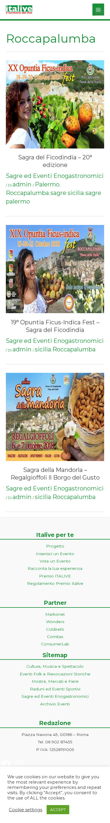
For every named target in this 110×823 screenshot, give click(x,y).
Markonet (55, 614)
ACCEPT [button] (58, 809)
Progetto (55, 546)
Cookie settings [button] (25, 809)
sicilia (43, 349)
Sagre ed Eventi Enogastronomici (55, 175)
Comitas (55, 636)
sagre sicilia (67, 192)
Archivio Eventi (55, 704)
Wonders (55, 621)
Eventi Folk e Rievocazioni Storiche (55, 674)
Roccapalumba (27, 192)
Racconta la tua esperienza (55, 568)
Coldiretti (55, 629)
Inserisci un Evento (55, 553)
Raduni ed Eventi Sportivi (55, 689)
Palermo (47, 184)
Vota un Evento (55, 561)
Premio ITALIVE (55, 576)
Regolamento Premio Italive (55, 583)
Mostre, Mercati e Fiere (55, 681)
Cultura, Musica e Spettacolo (55, 666)
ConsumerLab (55, 644)
